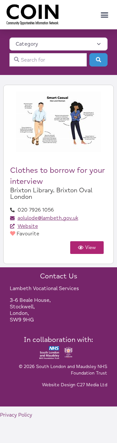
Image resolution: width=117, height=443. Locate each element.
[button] (104, 14)
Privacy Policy (16, 415)
